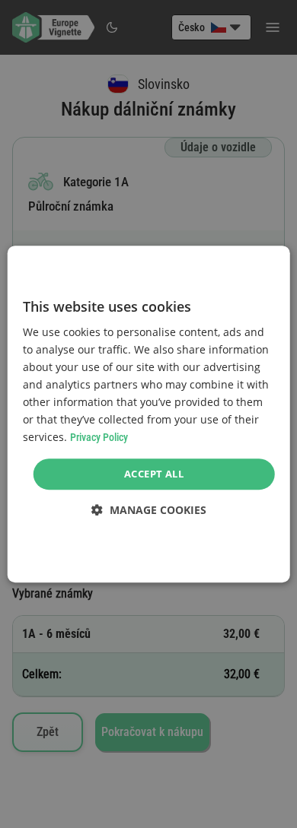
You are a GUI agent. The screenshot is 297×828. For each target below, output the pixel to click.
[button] (148, 510)
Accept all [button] (154, 474)
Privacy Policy (99, 438)
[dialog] (149, 414)
